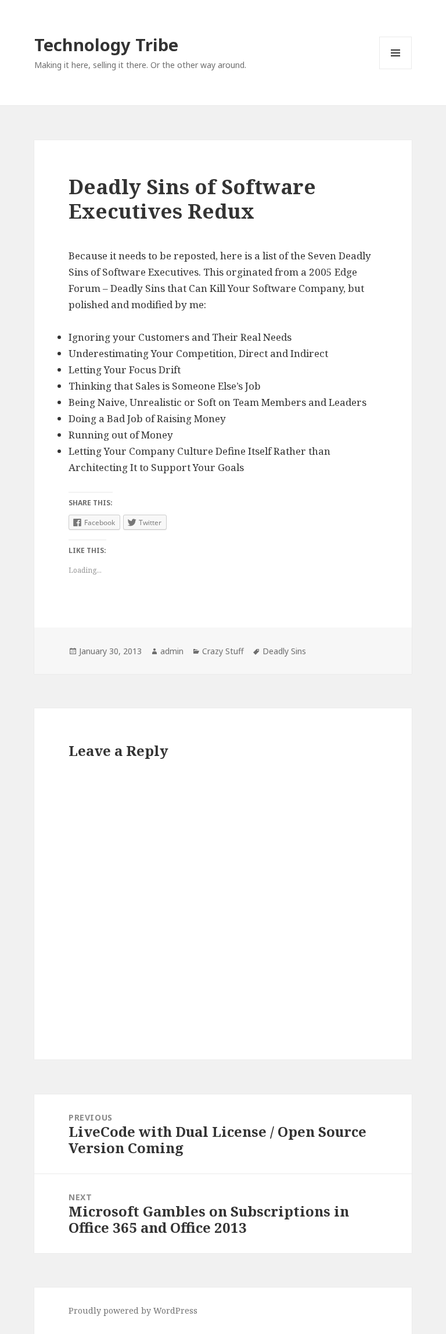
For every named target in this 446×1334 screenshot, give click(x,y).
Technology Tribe (106, 44)
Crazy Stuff (223, 651)
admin (172, 651)
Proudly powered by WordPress (133, 1310)
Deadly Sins (284, 651)
